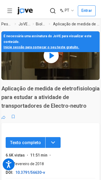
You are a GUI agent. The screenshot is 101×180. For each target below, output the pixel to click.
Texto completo (25, 142)
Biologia (41, 24)
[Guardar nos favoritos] (13, 116)
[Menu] (53, 142)
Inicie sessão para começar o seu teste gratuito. (41, 47)
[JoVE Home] (25, 11)
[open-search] (53, 11)
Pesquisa (6, 24)
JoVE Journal (24, 24)
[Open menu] (9, 10)
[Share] (3, 116)
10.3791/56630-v (30, 172)
